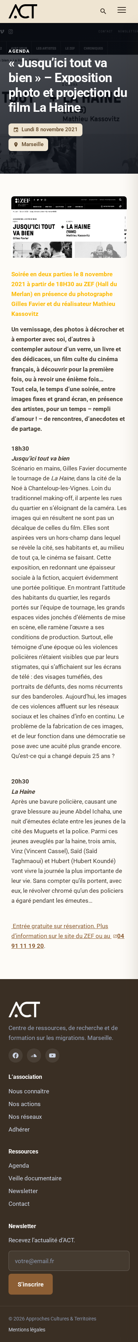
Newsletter (23, 1191)
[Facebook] (15, 1055)
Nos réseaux (25, 1116)
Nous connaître (28, 1091)
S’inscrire (31, 1284)
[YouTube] (52, 1055)
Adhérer (19, 1129)
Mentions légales (26, 1329)
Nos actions (24, 1103)
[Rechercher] (103, 11)
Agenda (19, 51)
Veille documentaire (35, 1178)
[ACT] (22, 11)
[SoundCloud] (34, 1055)
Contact (19, 1203)
